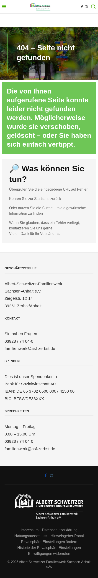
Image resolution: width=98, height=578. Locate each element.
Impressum (30, 530)
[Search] (93, 6)
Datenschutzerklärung (59, 530)
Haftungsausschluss (30, 536)
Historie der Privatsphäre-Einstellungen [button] (49, 548)
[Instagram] (86, 6)
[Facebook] (82, 6)
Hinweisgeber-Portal (67, 536)
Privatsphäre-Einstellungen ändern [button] (49, 542)
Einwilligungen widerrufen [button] (49, 554)
